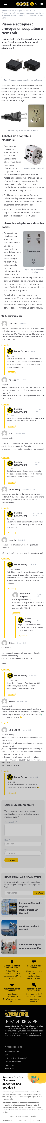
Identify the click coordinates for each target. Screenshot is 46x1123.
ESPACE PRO (10, 1068)
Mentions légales (12, 1051)
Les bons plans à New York (22, 10)
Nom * (7, 840)
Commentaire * (10, 822)
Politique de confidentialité (16, 1058)
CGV (6, 1055)
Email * (7, 849)
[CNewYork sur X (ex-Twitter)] (29, 1021)
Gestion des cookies (13, 1061)
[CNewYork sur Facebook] (7, 1021)
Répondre (6, 345)
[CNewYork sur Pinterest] (35, 1021)
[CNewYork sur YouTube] (24, 1021)
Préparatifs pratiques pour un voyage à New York (22, 13)
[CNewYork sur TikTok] (18, 1021)
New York (6, 10)
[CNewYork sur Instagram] (12, 1021)
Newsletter (9, 1065)
